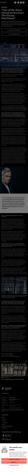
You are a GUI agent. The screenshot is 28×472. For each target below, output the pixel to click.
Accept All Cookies (14, 459)
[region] (14, 457)
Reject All (14, 462)
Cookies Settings (13, 465)
